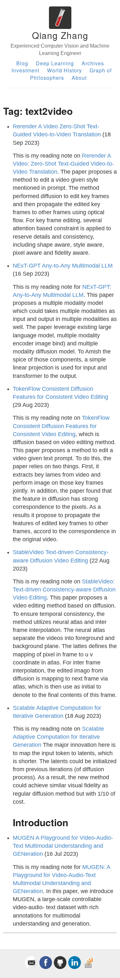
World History (64, 70)
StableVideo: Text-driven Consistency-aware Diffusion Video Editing (64, 589)
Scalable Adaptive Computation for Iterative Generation (58, 737)
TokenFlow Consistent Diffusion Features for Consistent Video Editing (61, 426)
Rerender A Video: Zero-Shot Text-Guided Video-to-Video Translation (63, 163)
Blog (22, 63)
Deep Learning (55, 63)
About (79, 77)
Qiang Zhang (60, 35)
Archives (93, 63)
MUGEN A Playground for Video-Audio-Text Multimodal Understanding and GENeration (63, 846)
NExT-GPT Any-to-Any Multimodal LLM (63, 265)
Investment (25, 70)
